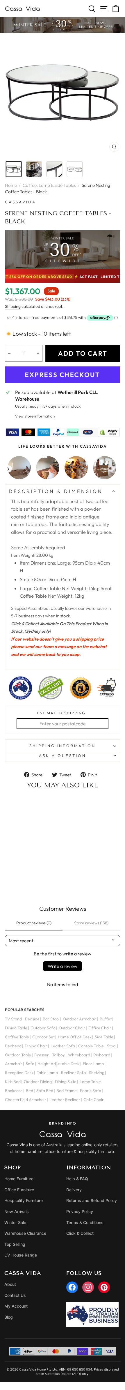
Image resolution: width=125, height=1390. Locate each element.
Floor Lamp (93, 1063)
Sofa (30, 1063)
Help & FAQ (77, 1178)
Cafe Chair (93, 1099)
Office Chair (99, 1028)
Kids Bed (13, 1081)
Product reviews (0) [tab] (33, 923)
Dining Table (16, 1028)
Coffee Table (17, 1037)
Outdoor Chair (72, 1028)
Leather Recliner (64, 1099)
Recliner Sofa (73, 1072)
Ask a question (62, 755)
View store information (35, 416)
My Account (16, 1306)
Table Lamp (47, 1072)
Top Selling (14, 1244)
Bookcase (14, 1090)
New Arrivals (16, 1211)
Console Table (91, 1046)
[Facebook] (72, 1287)
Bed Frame (66, 1090)
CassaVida (20, 202)
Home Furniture (18, 1178)
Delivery (74, 1189)
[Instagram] (88, 1287)
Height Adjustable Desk (59, 1063)
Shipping (13, 306)
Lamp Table (90, 1081)
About (10, 1284)
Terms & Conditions (84, 1222)
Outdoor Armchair (80, 1019)
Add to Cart (31, 882)
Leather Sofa (63, 1046)
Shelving (96, 1072)
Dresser (41, 1055)
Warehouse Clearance (25, 1233)
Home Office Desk (75, 1037)
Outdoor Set (43, 1037)
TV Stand (13, 1019)
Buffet (106, 1019)
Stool (111, 1046)
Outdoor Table (18, 1055)
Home (11, 185)
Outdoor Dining (38, 1081)
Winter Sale (15, 1222)
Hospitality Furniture (23, 1200)
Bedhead (13, 1046)
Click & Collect (80, 1233)
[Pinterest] (104, 1287)
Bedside (32, 1019)
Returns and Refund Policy (91, 1200)
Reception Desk (19, 1072)
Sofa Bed (44, 1090)
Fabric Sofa (90, 1090)
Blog (8, 1317)
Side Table (104, 1037)
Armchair (13, 1063)
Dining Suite (65, 1081)
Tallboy (58, 1055)
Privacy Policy (79, 1211)
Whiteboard (79, 1055)
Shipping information (62, 745)
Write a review (62, 966)
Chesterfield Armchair (25, 1099)
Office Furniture (19, 1189)
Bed (29, 1090)
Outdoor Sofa (43, 1028)
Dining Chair (36, 1046)
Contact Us (15, 1295)
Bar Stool (51, 1019)
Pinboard (101, 1055)
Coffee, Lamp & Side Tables (49, 185)
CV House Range (20, 1254)
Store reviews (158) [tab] (91, 923)
